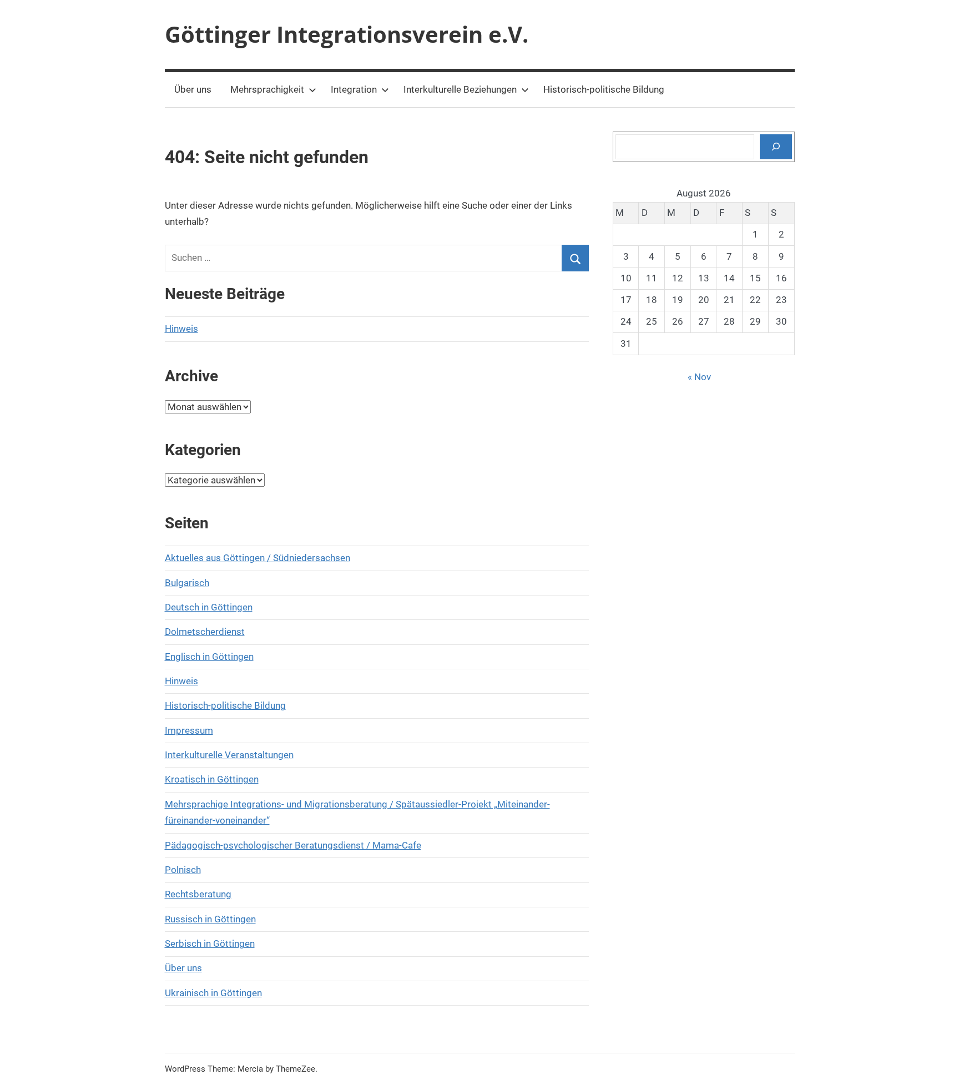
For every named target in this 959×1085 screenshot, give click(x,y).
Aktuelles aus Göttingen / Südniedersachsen (257, 557)
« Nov (699, 376)
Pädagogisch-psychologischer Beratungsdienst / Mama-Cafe (293, 845)
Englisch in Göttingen (209, 656)
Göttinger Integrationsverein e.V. (346, 34)
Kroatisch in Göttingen (212, 779)
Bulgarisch (187, 582)
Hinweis (181, 328)
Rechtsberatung (198, 894)
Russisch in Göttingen (210, 919)
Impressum (189, 730)
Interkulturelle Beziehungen (460, 89)
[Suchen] (776, 146)
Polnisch (183, 869)
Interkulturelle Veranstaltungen (229, 754)
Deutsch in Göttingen (209, 607)
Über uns (192, 89)
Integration (354, 89)
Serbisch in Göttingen (210, 943)
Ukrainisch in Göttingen (213, 992)
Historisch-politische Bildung (603, 89)
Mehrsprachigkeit (267, 89)
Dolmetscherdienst (205, 631)
